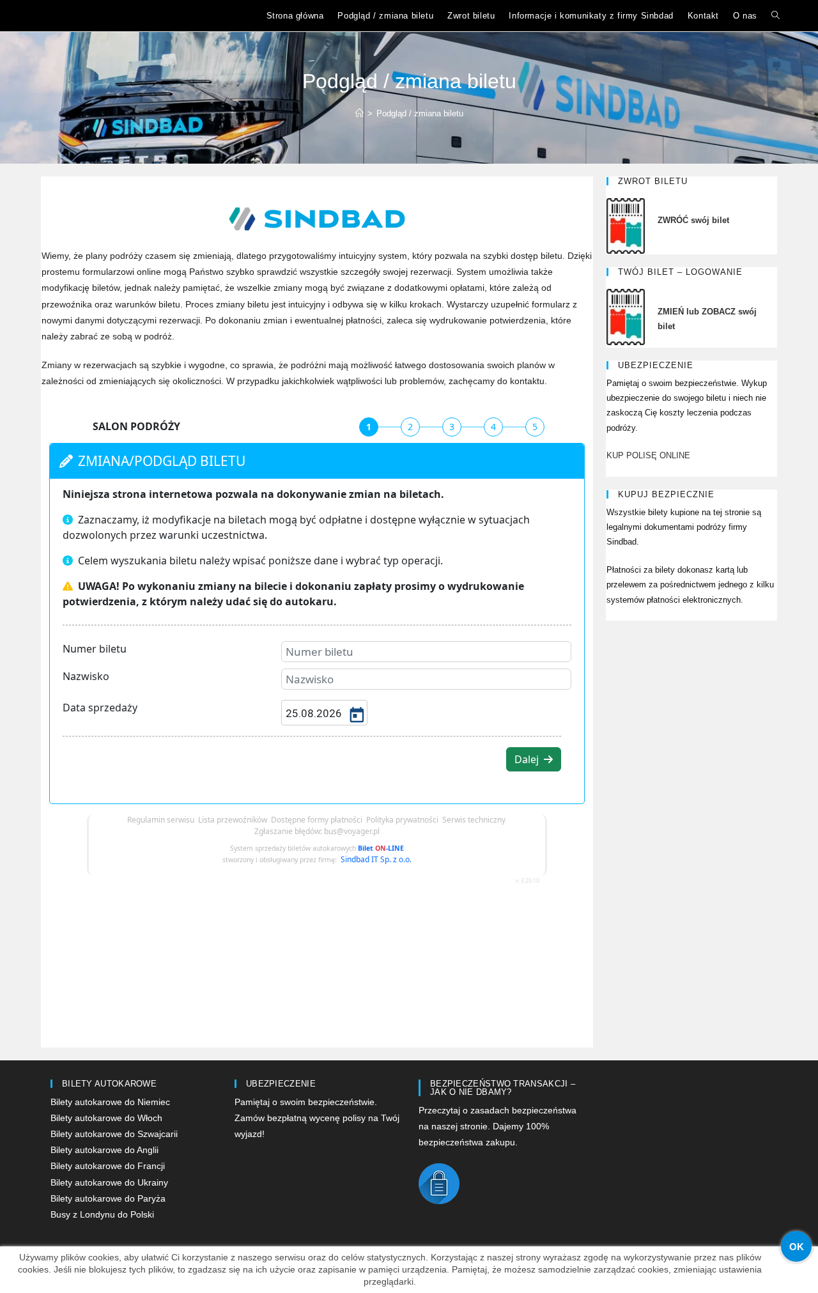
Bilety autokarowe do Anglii (104, 1150)
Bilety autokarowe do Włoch (106, 1118)
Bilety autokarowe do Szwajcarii (114, 1134)
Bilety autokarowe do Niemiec (110, 1102)
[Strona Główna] (359, 113)
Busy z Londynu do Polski (102, 1214)
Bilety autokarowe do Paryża (108, 1198)
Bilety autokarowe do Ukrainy (109, 1182)
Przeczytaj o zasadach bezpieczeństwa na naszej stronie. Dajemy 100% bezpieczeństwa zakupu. (497, 1126)
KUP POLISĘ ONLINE (648, 455)
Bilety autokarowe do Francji (107, 1166)
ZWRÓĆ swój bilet (693, 220)
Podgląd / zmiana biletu (419, 113)
